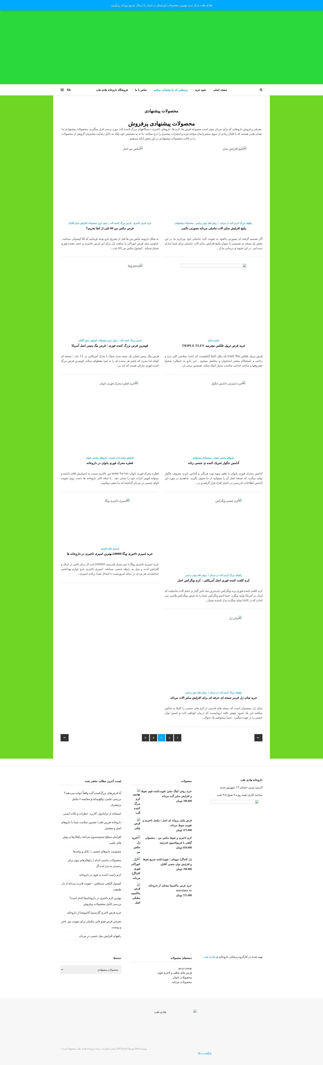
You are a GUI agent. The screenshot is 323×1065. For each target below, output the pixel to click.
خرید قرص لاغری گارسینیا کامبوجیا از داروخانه (94, 912)
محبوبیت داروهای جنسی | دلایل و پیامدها (97, 851)
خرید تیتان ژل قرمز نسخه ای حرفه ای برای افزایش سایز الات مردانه (213, 697)
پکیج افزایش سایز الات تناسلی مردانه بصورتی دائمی (213, 228)
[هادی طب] (161, 1025)
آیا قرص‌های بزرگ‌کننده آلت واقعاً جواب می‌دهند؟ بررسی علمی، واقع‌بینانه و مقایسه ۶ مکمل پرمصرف (92, 799)
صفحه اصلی (220, 90)
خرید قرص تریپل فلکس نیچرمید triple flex (213, 345)
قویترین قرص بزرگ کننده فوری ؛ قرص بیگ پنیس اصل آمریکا (110, 345)
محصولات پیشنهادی (184, 223)
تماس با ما (141, 90)
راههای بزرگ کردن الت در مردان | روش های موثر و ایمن (224, 223)
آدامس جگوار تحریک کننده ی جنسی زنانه (213, 463)
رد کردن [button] (116, 5)
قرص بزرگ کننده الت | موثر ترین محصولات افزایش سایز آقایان (99, 223)
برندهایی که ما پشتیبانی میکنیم (171, 90)
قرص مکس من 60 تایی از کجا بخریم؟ (110, 228)
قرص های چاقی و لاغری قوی (175, 972)
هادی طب (209, 956)
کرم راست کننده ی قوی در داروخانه (100, 875)
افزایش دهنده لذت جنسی (121, 457)
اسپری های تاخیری (110, 548)
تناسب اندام (213, 340)
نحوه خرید (200, 90)
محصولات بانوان (182, 977)
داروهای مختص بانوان (224, 457)
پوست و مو (185, 968)
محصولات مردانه (182, 982)
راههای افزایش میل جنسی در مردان (100, 936)
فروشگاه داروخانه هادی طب (112, 90)
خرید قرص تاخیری (142, 223)
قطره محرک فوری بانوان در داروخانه (110, 463)
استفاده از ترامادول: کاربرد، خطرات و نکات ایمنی (92, 813)
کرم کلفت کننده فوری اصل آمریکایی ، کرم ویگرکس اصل (213, 580)
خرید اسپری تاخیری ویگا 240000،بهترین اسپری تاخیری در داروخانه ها (110, 553)
